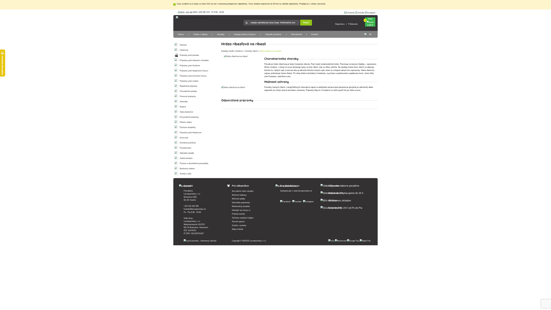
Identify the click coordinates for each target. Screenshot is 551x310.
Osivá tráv (184, 138)
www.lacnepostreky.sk (303, 191)
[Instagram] (370, 12)
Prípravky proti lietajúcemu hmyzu (194, 71)
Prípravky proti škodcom (190, 65)
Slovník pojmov (238, 221)
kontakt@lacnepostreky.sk (195, 209)
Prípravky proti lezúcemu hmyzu (193, 76)
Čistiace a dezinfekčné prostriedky (194, 163)
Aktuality (220, 34)
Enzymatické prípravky (189, 117)
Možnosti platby (238, 199)
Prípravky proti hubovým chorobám (194, 60)
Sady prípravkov (186, 112)
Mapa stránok (237, 229)
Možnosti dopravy (239, 195)
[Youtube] (359, 12)
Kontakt (314, 34)
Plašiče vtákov (186, 122)
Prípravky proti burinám (189, 55)
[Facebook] (349, 12)
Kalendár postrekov (273, 34)
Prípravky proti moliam (189, 81)
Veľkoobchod (296, 34)
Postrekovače (185, 148)
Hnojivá (183, 107)
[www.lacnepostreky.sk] (286, 201)
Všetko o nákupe (200, 34)
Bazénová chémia (187, 168)
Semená (183, 45)
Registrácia (340, 24)
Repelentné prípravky (188, 86)
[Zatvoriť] (174, 4)
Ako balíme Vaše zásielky (243, 191)
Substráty (184, 101)
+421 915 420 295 (191, 206)
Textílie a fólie (185, 174)
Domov (181, 34)
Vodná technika (186, 158)
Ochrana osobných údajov (243, 218)
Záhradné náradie (187, 153)
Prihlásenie (353, 24)
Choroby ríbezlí (251, 51)
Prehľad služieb (238, 214)
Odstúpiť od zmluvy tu (241, 210)
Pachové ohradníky (188, 127)
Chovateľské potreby (188, 91)
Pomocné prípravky (188, 96)
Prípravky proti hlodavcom (190, 132)
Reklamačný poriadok (241, 206)
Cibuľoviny (184, 50)
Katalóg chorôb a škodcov (245, 34)
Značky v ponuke (239, 225)
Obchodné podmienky (241, 203)
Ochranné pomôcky (188, 143)
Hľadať (306, 23)
